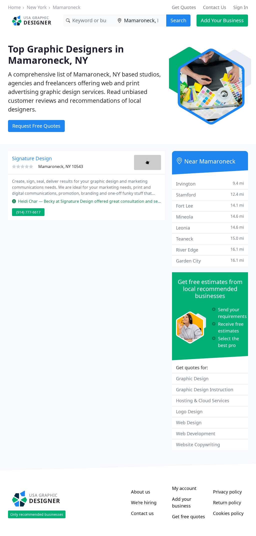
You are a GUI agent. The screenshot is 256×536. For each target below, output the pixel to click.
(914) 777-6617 (28, 212)
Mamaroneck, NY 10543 (60, 166)
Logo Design (189, 411)
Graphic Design (192, 379)
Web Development (195, 433)
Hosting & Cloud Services (202, 401)
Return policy (227, 503)
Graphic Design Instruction (204, 389)
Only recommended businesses (36, 514)
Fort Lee (210, 205)
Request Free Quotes (36, 125)
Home (14, 7)
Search (178, 20)
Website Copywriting (198, 445)
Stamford (210, 195)
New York (37, 7)
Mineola (210, 217)
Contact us (142, 513)
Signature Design (32, 158)
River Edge (210, 249)
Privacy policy (227, 492)
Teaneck (210, 239)
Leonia (210, 227)
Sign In (240, 7)
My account (184, 488)
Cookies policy (228, 513)
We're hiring (143, 503)
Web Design (189, 423)
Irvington (210, 183)
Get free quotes (188, 517)
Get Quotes (184, 7)
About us (140, 492)
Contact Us (214, 7)
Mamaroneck (66, 7)
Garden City (210, 261)
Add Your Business (222, 20)
